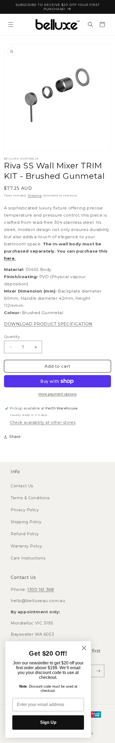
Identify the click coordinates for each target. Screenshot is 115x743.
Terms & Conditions (30, 498)
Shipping (35, 195)
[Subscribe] (98, 671)
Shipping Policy (26, 521)
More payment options (57, 394)
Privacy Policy (25, 509)
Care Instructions (28, 558)
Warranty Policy (26, 546)
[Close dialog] (84, 648)
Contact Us (22, 486)
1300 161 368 (40, 589)
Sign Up (48, 722)
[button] (11, 24)
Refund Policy (25, 533)
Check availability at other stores (42, 422)
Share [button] (15, 436)
